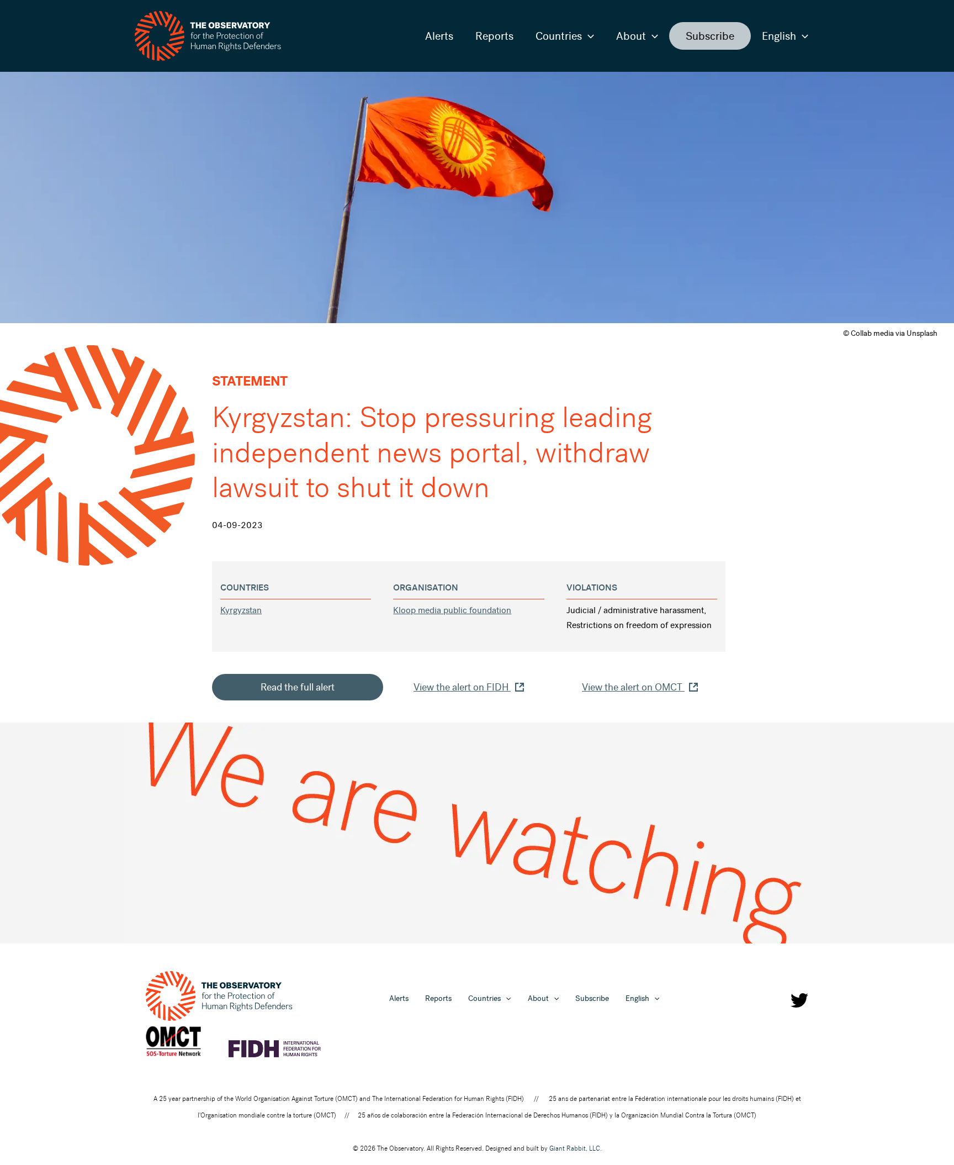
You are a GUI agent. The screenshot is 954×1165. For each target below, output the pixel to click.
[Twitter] (799, 1000)
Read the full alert (298, 687)
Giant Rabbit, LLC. (575, 1148)
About (631, 36)
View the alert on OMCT (633, 687)
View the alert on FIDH (462, 687)
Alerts (439, 36)
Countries (559, 36)
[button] (588, 36)
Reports (494, 36)
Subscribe (710, 36)
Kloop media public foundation (452, 610)
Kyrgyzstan (241, 610)
